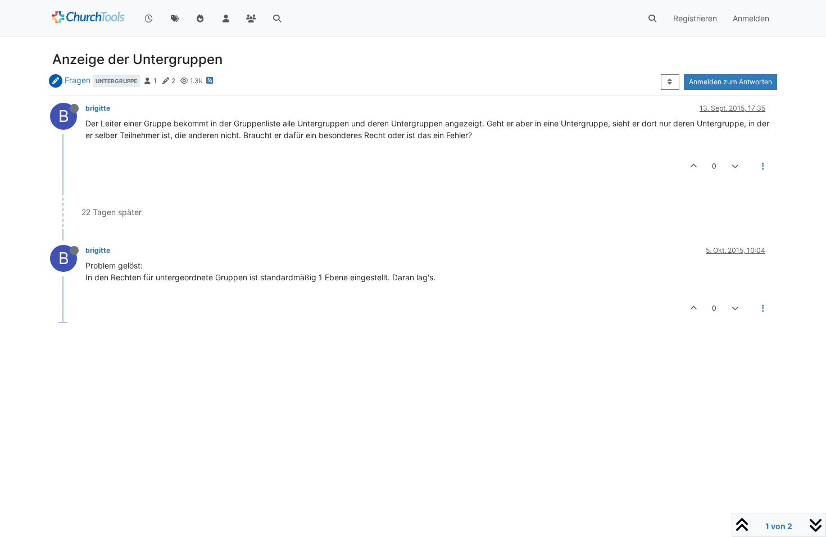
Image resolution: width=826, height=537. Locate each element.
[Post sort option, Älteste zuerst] (670, 82)
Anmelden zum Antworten (730, 82)
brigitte (97, 108)
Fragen (77, 80)
